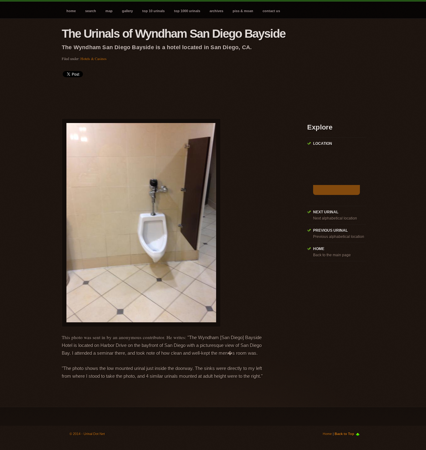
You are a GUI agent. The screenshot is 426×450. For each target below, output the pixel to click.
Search (90, 11)
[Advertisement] (175, 96)
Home (71, 11)
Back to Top (344, 434)
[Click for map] (336, 190)
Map (109, 11)
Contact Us (271, 11)
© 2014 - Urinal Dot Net (87, 434)
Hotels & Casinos (93, 58)
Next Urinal (325, 212)
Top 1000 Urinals (187, 11)
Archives (216, 11)
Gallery (127, 11)
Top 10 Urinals (153, 11)
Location (322, 143)
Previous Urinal (330, 230)
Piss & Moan (243, 11)
